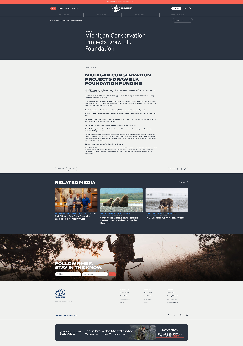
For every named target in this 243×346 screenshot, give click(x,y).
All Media (183, 182)
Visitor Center (124, 296)
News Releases (89, 54)
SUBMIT (112, 274)
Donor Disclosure (172, 299)
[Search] (185, 8)
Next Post (72, 169)
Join (53, 8)
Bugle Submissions (125, 299)
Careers (122, 302)
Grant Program (148, 299)
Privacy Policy (171, 293)
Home (51, 20)
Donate (61, 8)
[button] (182, 20)
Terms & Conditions (172, 302)
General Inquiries (124, 293)
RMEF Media (56, 20)
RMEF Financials (148, 293)
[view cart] (190, 8)
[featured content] (121, 332)
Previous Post (61, 169)
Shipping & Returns (172, 296)
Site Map (146, 302)
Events (67, 8)
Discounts (75, 8)
